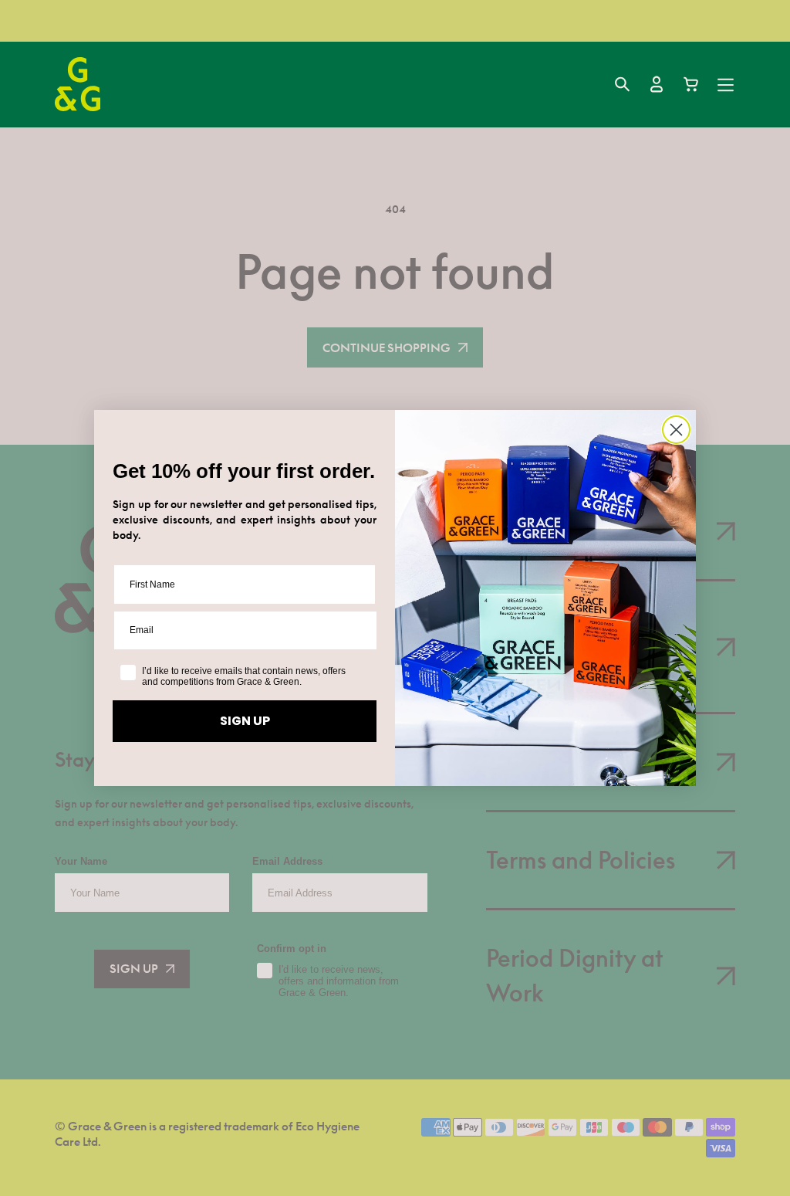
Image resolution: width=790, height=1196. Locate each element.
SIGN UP (245, 721)
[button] (622, 84)
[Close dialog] (676, 429)
